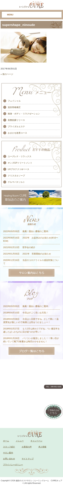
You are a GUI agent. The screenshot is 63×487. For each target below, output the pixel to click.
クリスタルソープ (16, 175)
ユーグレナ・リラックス (19, 156)
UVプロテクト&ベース (18, 169)
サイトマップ (28, 459)
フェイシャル (14, 101)
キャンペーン (36, 441)
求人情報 (42, 447)
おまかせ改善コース (17, 133)
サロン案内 (8, 453)
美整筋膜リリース (16, 120)
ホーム (6, 441)
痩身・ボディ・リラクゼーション (24, 113)
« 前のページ (7, 74)
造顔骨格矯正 (14, 107)
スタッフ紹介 (9, 447)
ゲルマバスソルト (16, 182)
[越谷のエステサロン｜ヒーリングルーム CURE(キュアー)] (31, 5)
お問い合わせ (9, 459)
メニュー (20, 441)
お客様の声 (27, 447)
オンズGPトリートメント (20, 163)
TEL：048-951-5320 (53, 387)
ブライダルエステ (16, 126)
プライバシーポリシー (13, 465)
